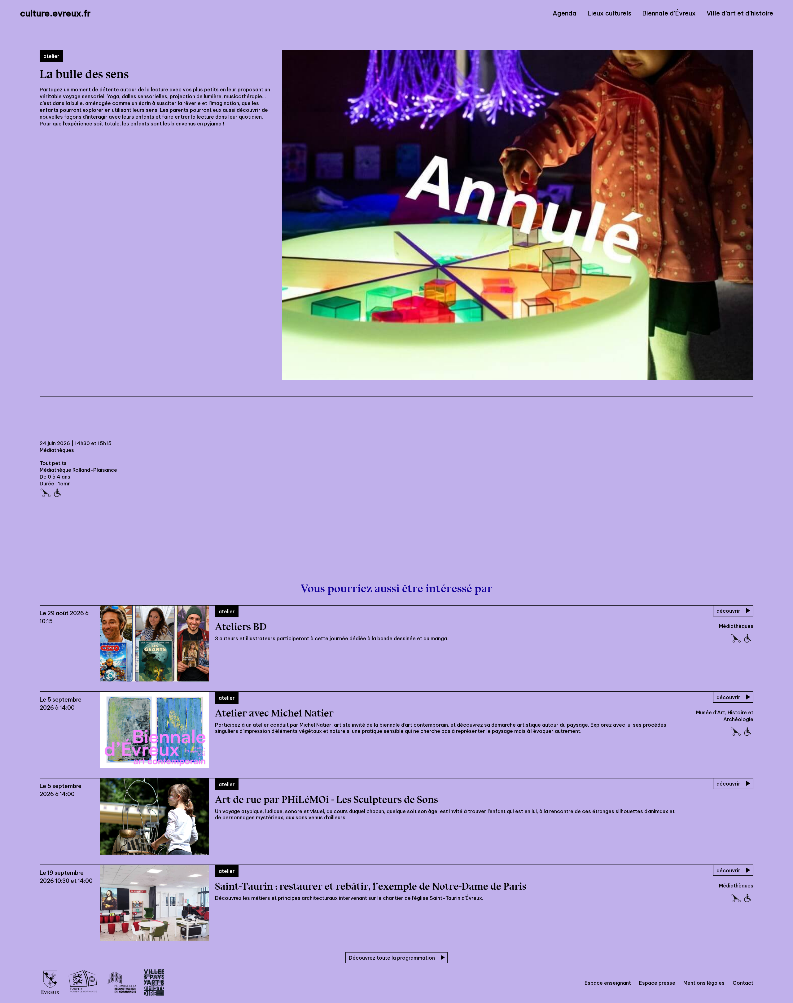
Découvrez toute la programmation (392, 958)
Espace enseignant (608, 983)
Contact (743, 983)
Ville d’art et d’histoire (740, 13)
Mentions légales (704, 983)
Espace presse (657, 983)
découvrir (728, 611)
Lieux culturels (609, 13)
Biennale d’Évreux (669, 13)
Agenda (564, 13)
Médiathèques (57, 450)
